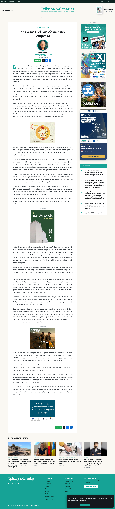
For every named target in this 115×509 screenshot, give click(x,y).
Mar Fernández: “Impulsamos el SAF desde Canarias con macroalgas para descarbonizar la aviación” (94, 206)
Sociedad (54, 18)
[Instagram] (110, 1)
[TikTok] (113, 1)
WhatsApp (37, 60)
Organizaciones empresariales (68, 457)
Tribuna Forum (69, 491)
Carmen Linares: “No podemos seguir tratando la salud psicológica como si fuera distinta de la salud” (45, 461)
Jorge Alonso (42, 52)
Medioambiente (64, 18)
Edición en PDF (69, 481)
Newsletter (11, 1)
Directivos (93, 18)
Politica (30, 18)
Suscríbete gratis (91, 486)
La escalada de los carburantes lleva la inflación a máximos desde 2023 (70, 461)
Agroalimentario (76, 18)
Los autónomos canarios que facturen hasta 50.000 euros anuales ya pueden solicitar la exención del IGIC (94, 173)
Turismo (46, 18)
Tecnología (38, 18)
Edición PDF (4, 1)
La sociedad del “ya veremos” (93, 213)
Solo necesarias (73, 505)
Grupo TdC (68, 488)
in (50, 60)
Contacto (18, 1)
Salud (101, 18)
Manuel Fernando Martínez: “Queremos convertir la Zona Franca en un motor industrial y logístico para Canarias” (94, 462)
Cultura (86, 18)
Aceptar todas (84, 505)
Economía (22, 18)
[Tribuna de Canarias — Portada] (57, 9)
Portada (15, 18)
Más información (80, 500)
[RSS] (21, 483)
